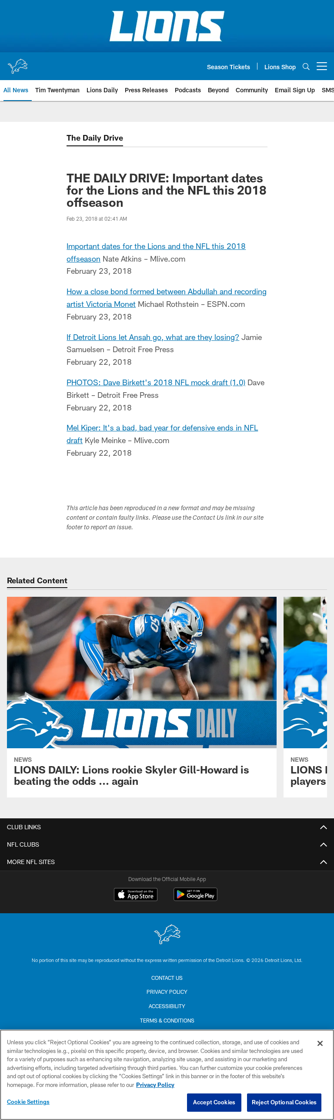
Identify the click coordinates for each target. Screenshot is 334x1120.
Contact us (167, 978)
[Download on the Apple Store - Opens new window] (135, 895)
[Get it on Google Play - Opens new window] (195, 898)
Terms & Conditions (167, 1020)
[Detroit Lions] (167, 935)
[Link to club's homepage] (17, 63)
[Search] (306, 66)
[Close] (320, 1043)
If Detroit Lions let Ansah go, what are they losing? (153, 337)
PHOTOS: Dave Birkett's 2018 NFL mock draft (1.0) (156, 382)
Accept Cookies (214, 1102)
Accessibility (167, 1006)
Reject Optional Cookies (284, 1102)
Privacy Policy (167, 992)
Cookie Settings (28, 1101)
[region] (167, 1074)
